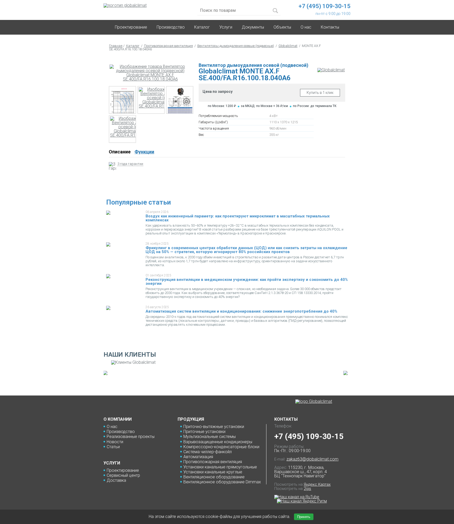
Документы (253, 27)
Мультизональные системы (209, 436)
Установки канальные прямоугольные (220, 466)
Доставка (116, 480)
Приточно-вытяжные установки (213, 426)
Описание (120, 151)
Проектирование (131, 27)
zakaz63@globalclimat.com (312, 459)
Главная (115, 46)
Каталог (202, 27)
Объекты (282, 27)
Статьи (113, 446)
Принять (303, 517)
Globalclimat (287, 46)
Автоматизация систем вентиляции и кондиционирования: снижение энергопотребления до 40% (241, 311)
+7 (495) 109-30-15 (308, 436)
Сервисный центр (123, 475)
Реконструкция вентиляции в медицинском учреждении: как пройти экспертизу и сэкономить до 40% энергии (247, 281)
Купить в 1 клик (320, 92)
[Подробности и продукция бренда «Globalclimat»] (331, 69)
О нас (112, 426)
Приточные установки (204, 431)
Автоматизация (198, 456)
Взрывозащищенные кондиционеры (217, 441)
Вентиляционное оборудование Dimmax (222, 481)
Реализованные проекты (130, 436)
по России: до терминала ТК (314, 106)
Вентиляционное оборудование (214, 476)
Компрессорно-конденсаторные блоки (221, 446)
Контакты (330, 27)
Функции (144, 151)
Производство (171, 27)
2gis (307, 488)
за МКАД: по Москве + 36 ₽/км (264, 106)
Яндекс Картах (317, 484)
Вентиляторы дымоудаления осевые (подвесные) (235, 46)
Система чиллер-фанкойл (207, 451)
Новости (115, 441)
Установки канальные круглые (212, 471)
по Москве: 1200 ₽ (222, 106)
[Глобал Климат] (313, 401)
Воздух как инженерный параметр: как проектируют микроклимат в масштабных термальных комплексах (238, 218)
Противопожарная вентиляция (168, 46)
